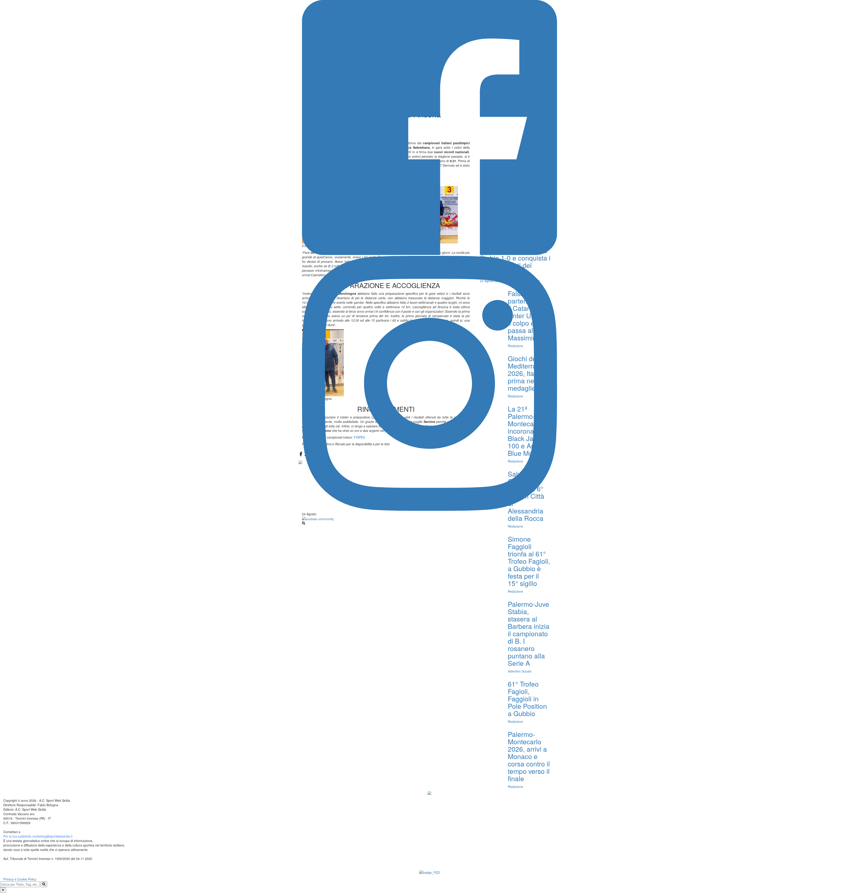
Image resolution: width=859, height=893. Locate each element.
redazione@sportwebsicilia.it (41, 831)
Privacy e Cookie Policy (19, 879)
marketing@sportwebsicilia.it (52, 836)
